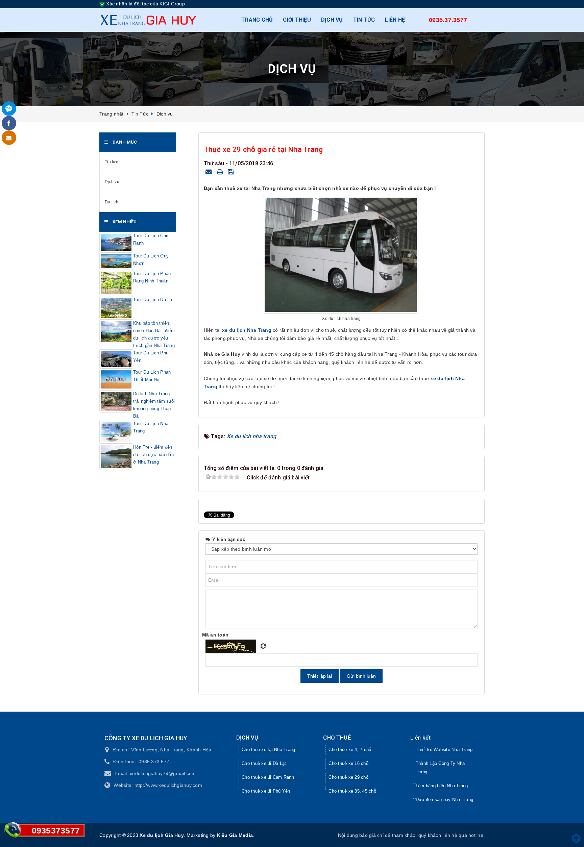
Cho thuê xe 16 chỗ (348, 763)
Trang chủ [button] (257, 20)
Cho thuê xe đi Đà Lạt (264, 763)
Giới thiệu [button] (297, 20)
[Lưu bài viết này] (232, 171)
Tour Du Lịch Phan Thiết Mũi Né (152, 376)
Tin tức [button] (364, 20)
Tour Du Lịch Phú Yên (150, 356)
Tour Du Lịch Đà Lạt (153, 299)
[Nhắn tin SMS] (9, 137)
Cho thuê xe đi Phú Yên (266, 791)
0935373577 (56, 830)
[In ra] (221, 171)
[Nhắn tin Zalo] (9, 108)
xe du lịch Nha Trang (246, 330)
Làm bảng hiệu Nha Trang (442, 785)
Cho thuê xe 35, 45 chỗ (352, 791)
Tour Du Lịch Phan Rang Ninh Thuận (152, 277)
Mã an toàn (215, 635)
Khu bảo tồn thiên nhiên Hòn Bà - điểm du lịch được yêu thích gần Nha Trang (154, 334)
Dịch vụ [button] (332, 20)
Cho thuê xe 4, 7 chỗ (349, 749)
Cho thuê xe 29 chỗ (348, 777)
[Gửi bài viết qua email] (209, 171)
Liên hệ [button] (395, 20)
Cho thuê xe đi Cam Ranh (268, 777)
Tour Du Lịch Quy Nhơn (151, 259)
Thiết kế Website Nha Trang (444, 749)
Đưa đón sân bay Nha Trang (444, 799)
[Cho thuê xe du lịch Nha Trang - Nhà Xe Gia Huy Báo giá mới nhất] (148, 20)
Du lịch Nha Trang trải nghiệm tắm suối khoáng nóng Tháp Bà (154, 405)
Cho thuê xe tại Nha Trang (268, 749)
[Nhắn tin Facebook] (9, 123)
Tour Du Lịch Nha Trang (150, 427)
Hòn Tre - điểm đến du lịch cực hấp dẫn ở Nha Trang (153, 455)
